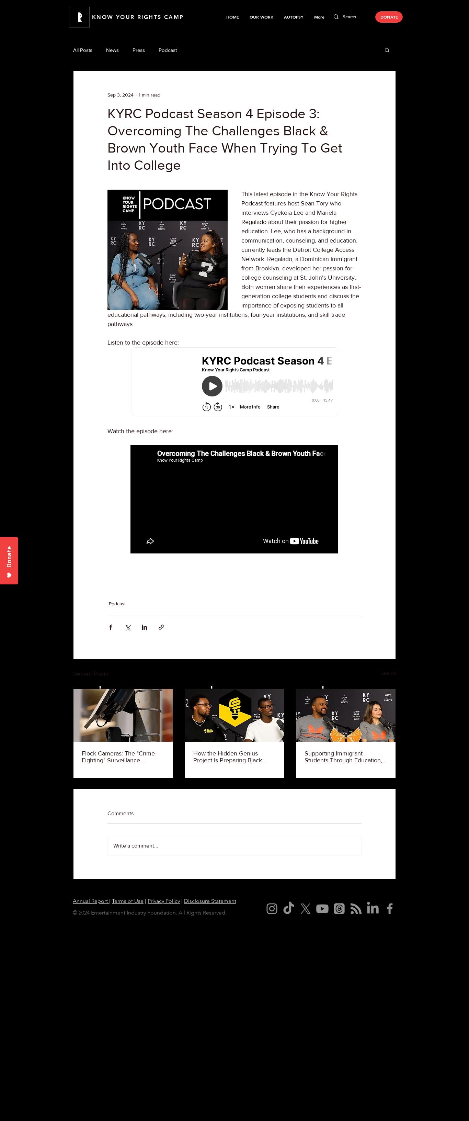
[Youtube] (322, 908)
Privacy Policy (164, 901)
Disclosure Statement (210, 901)
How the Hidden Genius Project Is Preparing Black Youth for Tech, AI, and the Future (229, 757)
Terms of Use (128, 901)
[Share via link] (161, 627)
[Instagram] (272, 908)
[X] (305, 908)
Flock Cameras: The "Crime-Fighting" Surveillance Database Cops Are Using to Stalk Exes (120, 757)
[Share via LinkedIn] (144, 627)
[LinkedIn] (373, 908)
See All (388, 673)
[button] (261, 17)
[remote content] (234, 382)
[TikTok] (289, 908)
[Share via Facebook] (110, 627)
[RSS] (356, 908)
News (112, 50)
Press (139, 50)
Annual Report (91, 901)
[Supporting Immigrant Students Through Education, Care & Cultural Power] (346, 714)
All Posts (82, 50)
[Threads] (339, 908)
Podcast (168, 50)
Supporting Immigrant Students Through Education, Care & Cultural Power (343, 757)
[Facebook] (389, 908)
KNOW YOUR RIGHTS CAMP (138, 17)
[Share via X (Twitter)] (127, 627)
